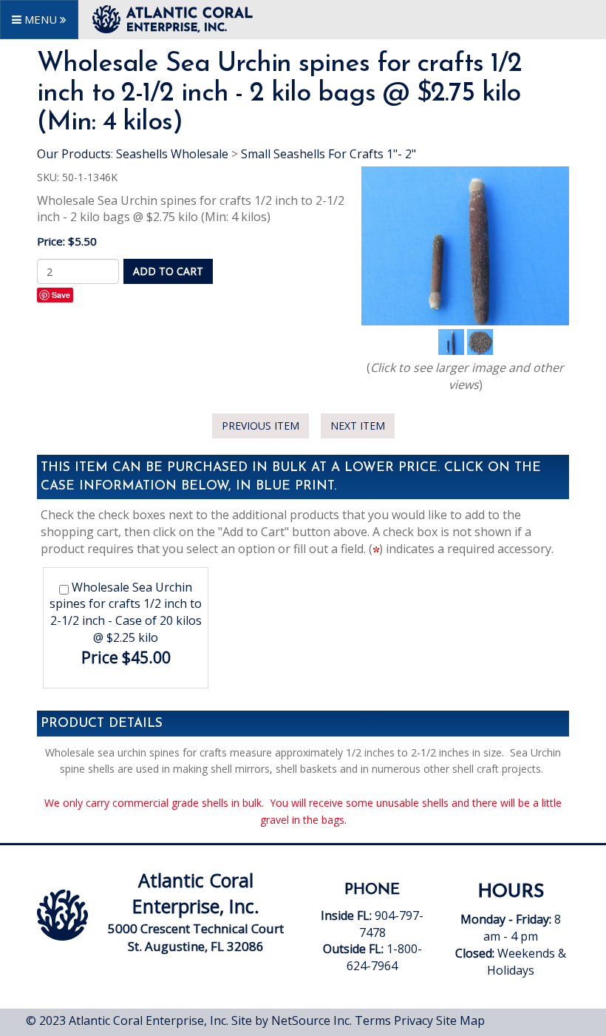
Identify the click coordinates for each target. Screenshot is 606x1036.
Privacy (413, 1020)
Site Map (460, 1020)
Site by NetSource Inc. (291, 1020)
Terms (373, 1020)
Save (61, 294)
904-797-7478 (373, 932)
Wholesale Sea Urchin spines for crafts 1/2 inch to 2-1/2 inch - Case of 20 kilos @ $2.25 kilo (126, 612)
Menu (40, 19)
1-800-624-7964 (384, 957)
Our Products (74, 154)
